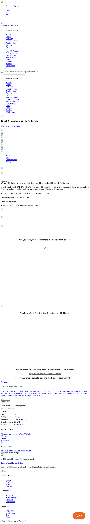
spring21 (44, 391)
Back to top (5, 382)
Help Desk (10, 511)
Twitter (8, 480)
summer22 (5, 393)
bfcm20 (18, 391)
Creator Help (10, 513)
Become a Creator (12, 6)
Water (24, 395)
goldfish (12, 393)
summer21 (37, 391)
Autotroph (22, 521)
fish (34, 395)
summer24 (85, 393)
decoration (50, 393)
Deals (8, 59)
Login (8, 10)
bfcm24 (84, 391)
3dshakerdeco (34, 393)
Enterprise (9, 500)
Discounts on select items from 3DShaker (16, 434)
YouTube (9, 486)
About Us (9, 495)
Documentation (11, 160)
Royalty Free (18, 424)
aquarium (42, 393)
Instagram (9, 484)
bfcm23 (29, 395)
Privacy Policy (17, 463)
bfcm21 (51, 391)
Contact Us (10, 517)
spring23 (57, 391)
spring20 (11, 395)
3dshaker (18, 395)
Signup (8, 14)
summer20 (11, 391)
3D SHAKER (8, 126)
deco (66, 393)
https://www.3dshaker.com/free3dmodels (45, 374)
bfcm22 (25, 393)
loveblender (59, 393)
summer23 (77, 391)
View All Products (12, 51)
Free (7, 47)
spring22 (19, 393)
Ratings (8, 162)
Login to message (7, 408)
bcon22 (77, 393)
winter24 (4, 395)
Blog (7, 515)
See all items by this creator (21, 451)
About (8, 156)
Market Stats (10, 502)
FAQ (7, 158)
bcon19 (3, 391)
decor (38, 395)
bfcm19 (24, 391)
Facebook (9, 482)
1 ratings (17, 417)
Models (18, 126)
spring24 (71, 393)
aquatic (30, 391)
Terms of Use (6, 463)
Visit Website (6, 451)
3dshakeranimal (67, 391)
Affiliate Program (12, 497)
